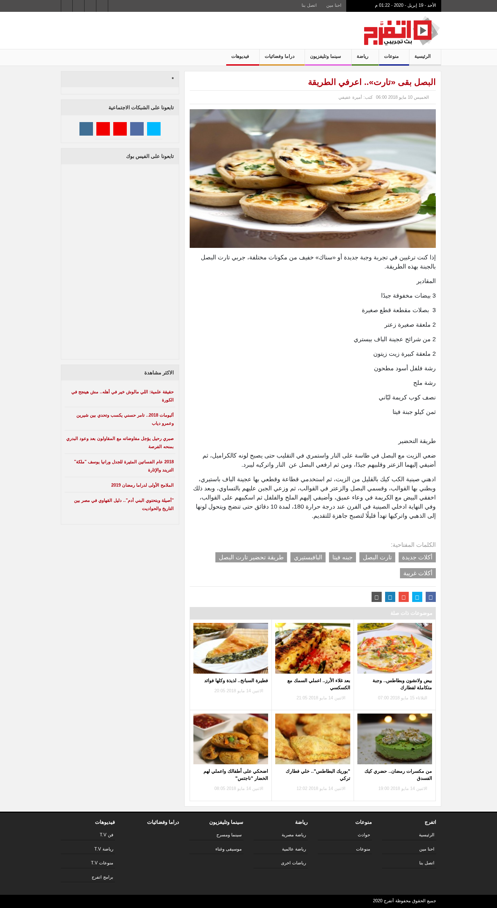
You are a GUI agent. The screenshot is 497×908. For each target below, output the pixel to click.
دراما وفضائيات (280, 56)
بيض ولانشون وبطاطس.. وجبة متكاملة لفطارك (402, 684)
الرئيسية (423, 56)
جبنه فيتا (342, 557)
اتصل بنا (309, 5)
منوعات (392, 56)
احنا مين (333, 5)
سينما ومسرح (229, 834)
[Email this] (377, 597)
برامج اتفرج (102, 877)
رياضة (363, 56)
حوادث (364, 834)
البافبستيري (308, 557)
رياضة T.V (103, 849)
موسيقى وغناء (228, 849)
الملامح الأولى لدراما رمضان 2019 (142, 485)
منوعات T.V (102, 862)
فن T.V (106, 834)
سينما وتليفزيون (326, 56)
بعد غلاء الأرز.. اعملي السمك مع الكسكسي (318, 684)
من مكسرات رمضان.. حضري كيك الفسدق (398, 774)
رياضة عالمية (294, 849)
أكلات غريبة (417, 573)
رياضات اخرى (293, 862)
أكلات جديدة (417, 557)
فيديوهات (241, 56)
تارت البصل (377, 557)
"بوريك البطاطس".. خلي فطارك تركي (318, 774)
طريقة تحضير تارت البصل (251, 557)
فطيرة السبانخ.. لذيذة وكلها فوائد (236, 680)
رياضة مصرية (294, 834)
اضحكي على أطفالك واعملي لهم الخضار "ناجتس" (236, 774)
